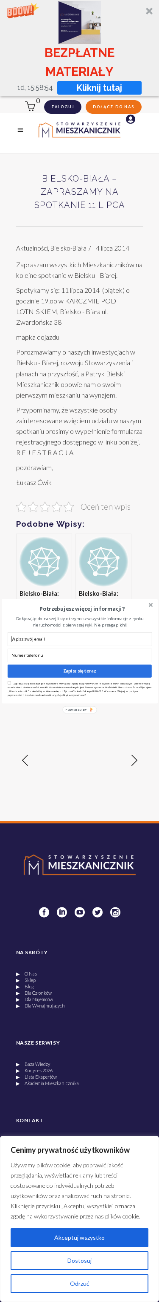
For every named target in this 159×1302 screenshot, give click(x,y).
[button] (81, 608)
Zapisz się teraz (79, 670)
